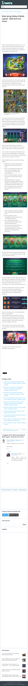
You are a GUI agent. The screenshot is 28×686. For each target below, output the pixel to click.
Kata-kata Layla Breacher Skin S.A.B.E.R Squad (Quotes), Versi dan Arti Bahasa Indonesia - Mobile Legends (13, 403)
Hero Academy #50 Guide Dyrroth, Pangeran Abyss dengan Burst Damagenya (15, 419)
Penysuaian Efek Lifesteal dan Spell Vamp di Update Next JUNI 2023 (15, 415)
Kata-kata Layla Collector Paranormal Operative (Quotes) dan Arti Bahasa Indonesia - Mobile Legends (13, 388)
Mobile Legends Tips (14, 430)
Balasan (9, 451)
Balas (8, 448)
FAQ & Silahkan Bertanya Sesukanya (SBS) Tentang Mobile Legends (11, 659)
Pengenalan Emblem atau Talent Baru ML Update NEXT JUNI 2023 (14, 411)
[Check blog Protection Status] (10, 516)
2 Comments (23, 429)
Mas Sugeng (11, 684)
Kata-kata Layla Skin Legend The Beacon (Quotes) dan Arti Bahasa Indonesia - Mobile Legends (15, 383)
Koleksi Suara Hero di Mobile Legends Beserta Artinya (11, 670)
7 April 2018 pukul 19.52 (18, 454)
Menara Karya (14, 453)
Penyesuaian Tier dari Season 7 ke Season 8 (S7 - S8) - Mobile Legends (10, 664)
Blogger (23, 684)
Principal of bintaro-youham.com (14, 440)
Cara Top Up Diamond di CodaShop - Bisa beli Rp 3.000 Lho (11, 654)
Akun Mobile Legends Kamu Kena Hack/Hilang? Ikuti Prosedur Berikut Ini (11, 675)
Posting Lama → (23, 489)
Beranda (15, 489)
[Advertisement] (14, 34)
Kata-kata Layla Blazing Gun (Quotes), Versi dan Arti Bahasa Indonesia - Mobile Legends (14, 398)
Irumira (19, 683)
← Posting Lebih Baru (6, 489)
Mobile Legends (6, 430)
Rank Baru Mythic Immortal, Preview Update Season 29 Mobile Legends (15, 407)
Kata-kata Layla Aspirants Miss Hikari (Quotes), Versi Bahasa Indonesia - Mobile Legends (14, 394)
